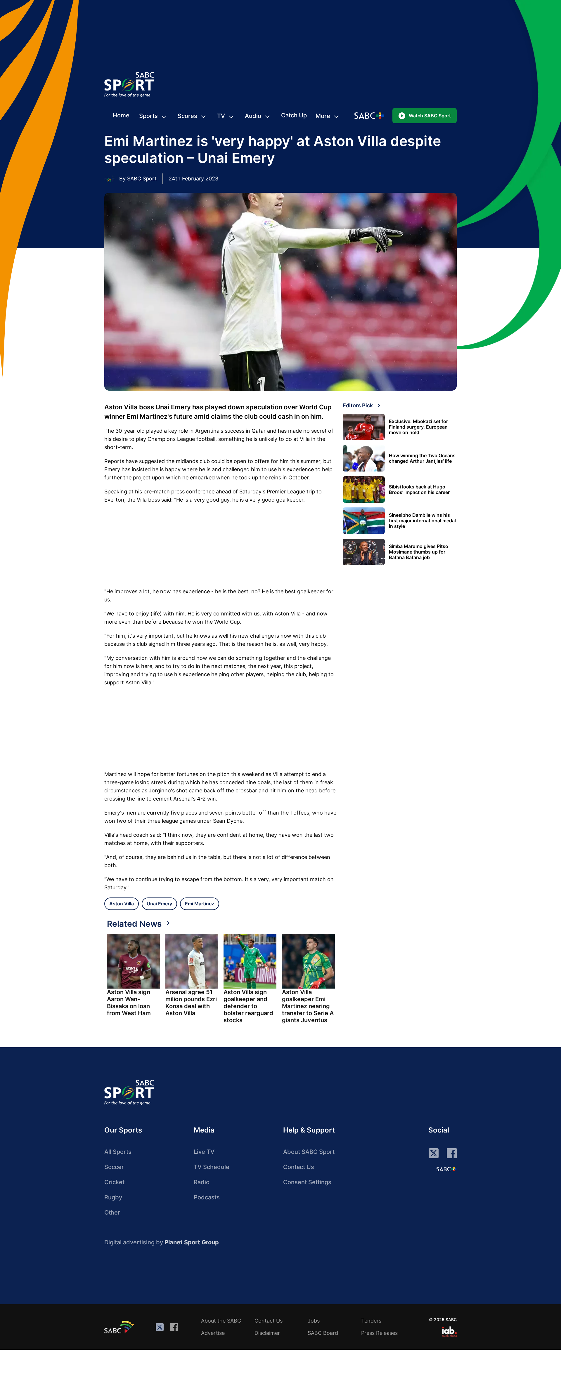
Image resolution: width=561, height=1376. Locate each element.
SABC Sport (142, 178)
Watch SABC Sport (430, 116)
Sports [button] (148, 115)
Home (121, 115)
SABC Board (323, 1333)
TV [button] (221, 115)
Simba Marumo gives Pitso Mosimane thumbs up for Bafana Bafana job (418, 552)
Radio (201, 1182)
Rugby (113, 1197)
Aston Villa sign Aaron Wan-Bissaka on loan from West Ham (129, 1003)
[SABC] (120, 1327)
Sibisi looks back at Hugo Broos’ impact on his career (419, 489)
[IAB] (449, 1331)
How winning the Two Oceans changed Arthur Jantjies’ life (422, 458)
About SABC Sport (309, 1151)
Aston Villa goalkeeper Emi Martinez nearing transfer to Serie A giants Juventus (308, 1006)
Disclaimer (267, 1333)
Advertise (213, 1333)
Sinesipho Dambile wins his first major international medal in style (422, 520)
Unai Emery (159, 904)
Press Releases (379, 1333)
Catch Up (294, 115)
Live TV (204, 1151)
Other (112, 1212)
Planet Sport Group (192, 1242)
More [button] (323, 115)
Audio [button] (253, 115)
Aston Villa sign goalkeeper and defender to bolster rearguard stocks (248, 1006)
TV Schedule (211, 1166)
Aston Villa (121, 904)
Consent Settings (307, 1182)
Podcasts (207, 1197)
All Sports (117, 1151)
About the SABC (221, 1321)
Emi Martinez (199, 904)
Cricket (114, 1182)
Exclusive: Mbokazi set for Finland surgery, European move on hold (418, 427)
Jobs (314, 1321)
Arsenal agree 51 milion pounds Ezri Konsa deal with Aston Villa (191, 1003)
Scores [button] (187, 115)
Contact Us (298, 1166)
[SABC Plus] (446, 1169)
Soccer (114, 1166)
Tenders (371, 1321)
